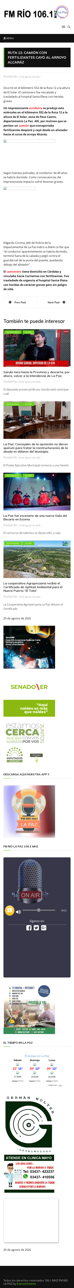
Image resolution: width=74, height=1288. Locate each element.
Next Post (54, 302)
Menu (10, 38)
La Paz (28, 332)
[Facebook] (28, 929)
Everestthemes (26, 1284)
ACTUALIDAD (13, 332)
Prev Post (20, 302)
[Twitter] (36, 929)
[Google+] (43, 929)
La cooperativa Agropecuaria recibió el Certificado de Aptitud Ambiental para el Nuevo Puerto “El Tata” (32, 587)
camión (24, 125)
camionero (14, 271)
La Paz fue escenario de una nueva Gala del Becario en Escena (35, 517)
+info (60, 1085)
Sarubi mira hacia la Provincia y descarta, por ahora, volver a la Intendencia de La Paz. (36, 374)
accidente (35, 108)
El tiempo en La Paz (37, 1056)
